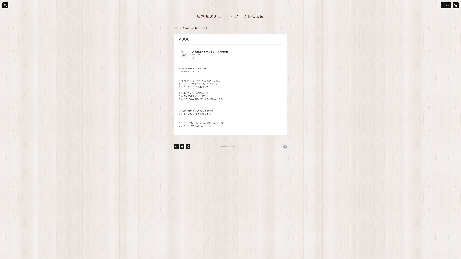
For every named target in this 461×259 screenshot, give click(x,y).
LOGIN (446, 5)
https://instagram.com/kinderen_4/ (193, 57)
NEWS (186, 28)
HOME (177, 28)
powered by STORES (228, 146)
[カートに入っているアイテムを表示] (456, 5)
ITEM (204, 28)
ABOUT (195, 28)
